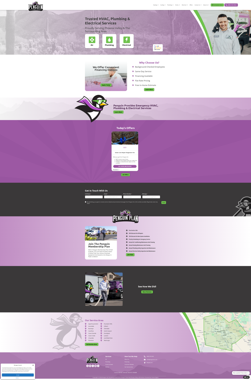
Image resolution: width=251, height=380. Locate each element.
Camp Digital (154, 377)
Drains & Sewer (109, 364)
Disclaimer (115, 169)
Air (106, 359)
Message (145, 194)
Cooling (162, 5)
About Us (205, 5)
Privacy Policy (134, 377)
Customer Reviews (129, 364)
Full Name (88, 194)
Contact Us (197, 5)
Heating (155, 5)
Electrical (184, 5)
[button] (33, 365)
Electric (107, 367)
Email (106, 194)
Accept (17, 375)
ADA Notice (141, 377)
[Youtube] (95, 366)
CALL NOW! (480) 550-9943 (124, 166)
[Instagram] (98, 366)
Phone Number (127, 194)
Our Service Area (129, 367)
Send (163, 202)
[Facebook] (90, 366)
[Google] (87, 366)
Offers (191, 5)
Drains (177, 5)
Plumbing (169, 5)
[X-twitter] (93, 366)
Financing (127, 362)
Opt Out (17, 377)
